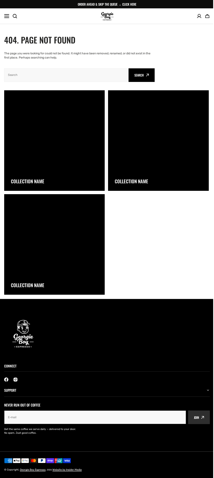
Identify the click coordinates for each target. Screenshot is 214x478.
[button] (207, 16)
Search (139, 75)
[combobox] (65, 75)
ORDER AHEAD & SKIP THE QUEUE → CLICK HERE (107, 4)
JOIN (193, 417)
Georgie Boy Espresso (33, 469)
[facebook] (6, 379)
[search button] (14, 16)
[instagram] (15, 379)
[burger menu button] (6, 16)
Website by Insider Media (67, 469)
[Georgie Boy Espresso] (107, 16)
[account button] (199, 16)
